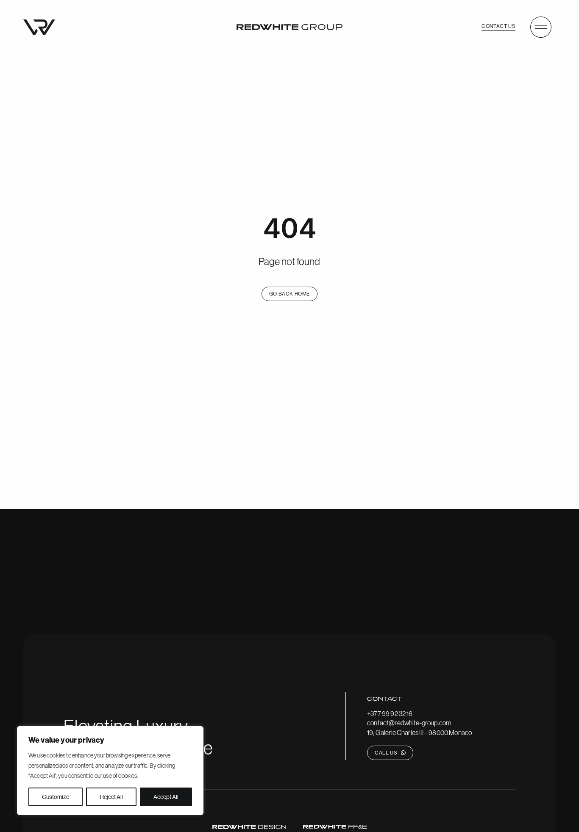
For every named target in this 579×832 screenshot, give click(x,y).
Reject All (111, 797)
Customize (55, 797)
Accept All (165, 797)
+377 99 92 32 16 (390, 713)
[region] (110, 770)
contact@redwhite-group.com (409, 723)
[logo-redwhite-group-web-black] (289, 27)
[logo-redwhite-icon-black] (39, 23)
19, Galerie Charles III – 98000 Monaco (419, 732)
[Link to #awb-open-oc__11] (540, 27)
